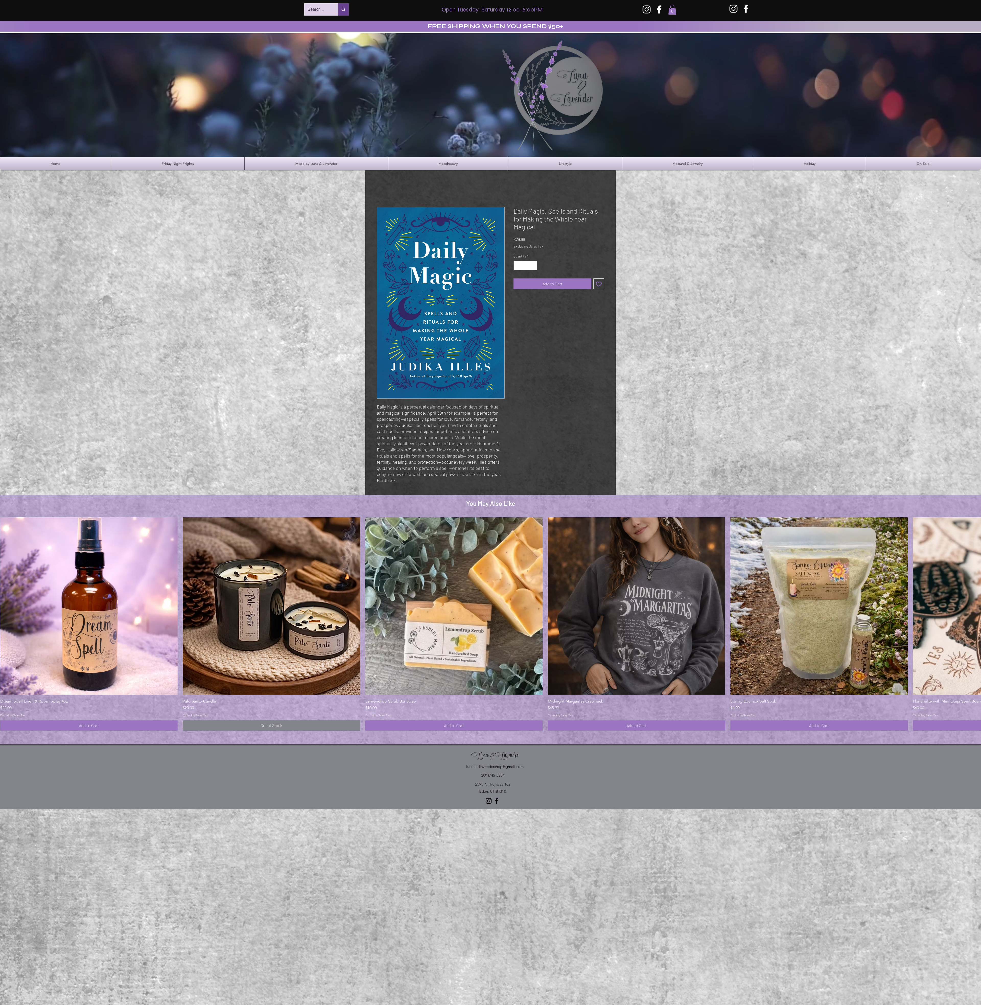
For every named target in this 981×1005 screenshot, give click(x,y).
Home (382, 188)
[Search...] (343, 9)
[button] (672, 10)
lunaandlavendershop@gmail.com (495, 766)
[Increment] (533, 265)
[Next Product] (974, 606)
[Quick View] (89, 606)
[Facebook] (659, 9)
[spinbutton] (525, 265)
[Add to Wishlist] (598, 283)
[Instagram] (646, 9)
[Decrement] (517, 265)
